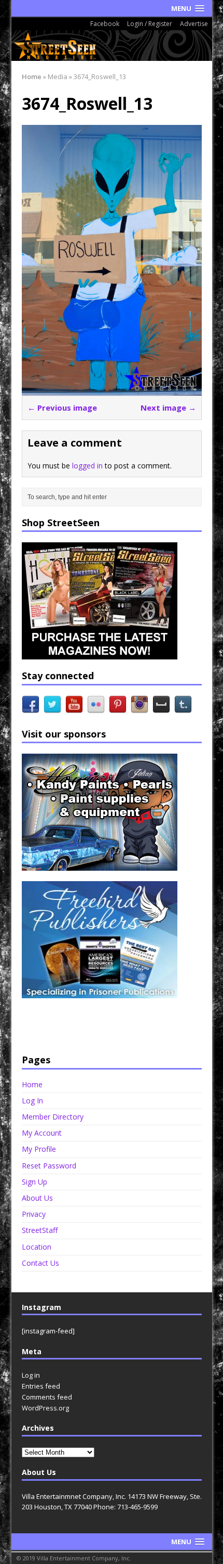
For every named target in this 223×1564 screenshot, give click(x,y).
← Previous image (62, 407)
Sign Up (34, 1182)
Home (32, 1084)
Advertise (194, 23)
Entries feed (41, 1386)
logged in (87, 466)
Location (36, 1247)
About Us (37, 1198)
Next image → (168, 407)
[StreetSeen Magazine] (111, 45)
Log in (31, 1375)
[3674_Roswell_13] (112, 390)
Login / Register (149, 23)
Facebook (104, 23)
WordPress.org (45, 1408)
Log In (32, 1100)
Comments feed (47, 1397)
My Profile (39, 1149)
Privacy (34, 1214)
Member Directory (52, 1117)
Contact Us (40, 1263)
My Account (42, 1133)
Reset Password (49, 1166)
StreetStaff (40, 1230)
